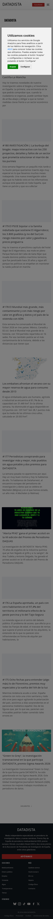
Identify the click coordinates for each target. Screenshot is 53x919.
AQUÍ (10, 49)
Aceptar (12, 67)
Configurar (25, 67)
